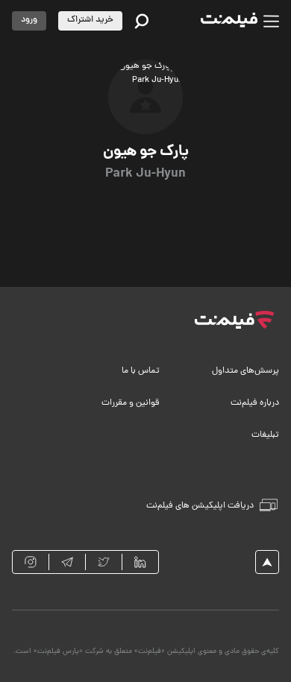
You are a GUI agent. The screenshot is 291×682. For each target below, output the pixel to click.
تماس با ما (141, 371)
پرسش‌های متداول (245, 371)
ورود (29, 20)
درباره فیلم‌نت (255, 403)
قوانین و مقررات (130, 403)
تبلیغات (265, 435)
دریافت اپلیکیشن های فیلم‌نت (200, 506)
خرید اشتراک (90, 20)
